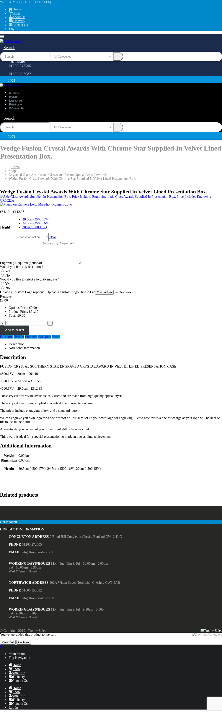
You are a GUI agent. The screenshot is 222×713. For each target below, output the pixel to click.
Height (5, 227)
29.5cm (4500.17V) (35, 219)
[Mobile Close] (1, 646)
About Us (18, 17)
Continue (23, 642)
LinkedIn (31, 337)
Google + (44, 337)
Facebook (6, 337)
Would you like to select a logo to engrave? (29, 279)
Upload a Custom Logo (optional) (23, 292)
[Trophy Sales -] (10, 41)
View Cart (8, 642)
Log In (13, 29)
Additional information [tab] (24, 348)
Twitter (19, 337)
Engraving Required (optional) (21, 263)
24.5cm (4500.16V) (35, 223)
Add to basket (14, 330)
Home (17, 9)
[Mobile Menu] (3, 36)
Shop (16, 13)
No (7, 275)
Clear (52, 237)
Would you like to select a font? (21, 267)
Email (56, 337)
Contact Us (20, 25)
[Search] (118, 56)
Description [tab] (16, 344)
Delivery (19, 21)
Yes (7, 271)
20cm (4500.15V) (34, 227)
